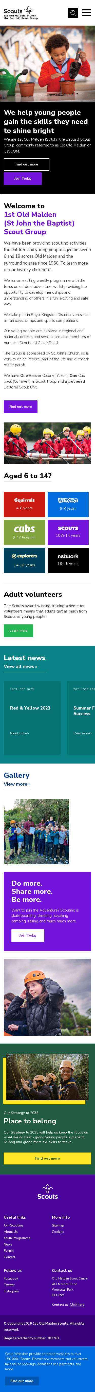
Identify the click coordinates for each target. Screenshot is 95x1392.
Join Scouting (13, 1225)
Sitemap (58, 1225)
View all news (19, 666)
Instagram (11, 1291)
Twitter (9, 1285)
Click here (77, 1305)
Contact (9, 1257)
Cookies (58, 1232)
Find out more (26, 164)
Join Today (22, 178)
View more (15, 784)
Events (9, 1251)
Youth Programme (17, 1238)
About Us (11, 1232)
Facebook (11, 1278)
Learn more (18, 630)
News (8, 1244)
